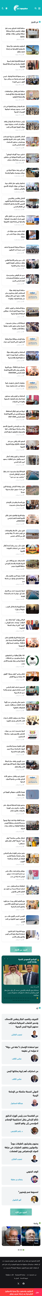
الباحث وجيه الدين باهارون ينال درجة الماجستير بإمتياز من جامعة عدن (15, 578)
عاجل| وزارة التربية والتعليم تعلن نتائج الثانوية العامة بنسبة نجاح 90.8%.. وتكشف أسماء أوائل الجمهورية (15, 641)
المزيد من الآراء (21, 1212)
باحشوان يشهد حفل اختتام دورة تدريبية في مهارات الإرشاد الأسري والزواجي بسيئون (14, 186)
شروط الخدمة (24, 1278)
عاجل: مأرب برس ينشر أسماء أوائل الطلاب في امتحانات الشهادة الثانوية (14, 548)
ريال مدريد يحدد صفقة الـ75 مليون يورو (12, 1240)
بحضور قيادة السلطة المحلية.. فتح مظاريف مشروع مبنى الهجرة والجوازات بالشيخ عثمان (14, 807)
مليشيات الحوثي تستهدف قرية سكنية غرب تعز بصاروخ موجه (15, 384)
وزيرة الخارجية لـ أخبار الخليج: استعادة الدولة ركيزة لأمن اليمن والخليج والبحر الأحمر (15, 934)
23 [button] (25, 1000)
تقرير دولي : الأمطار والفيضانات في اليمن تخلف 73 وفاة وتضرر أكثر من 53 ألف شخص (15, 533)
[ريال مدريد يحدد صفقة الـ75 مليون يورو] (11, 1236)
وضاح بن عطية (17, 1179)
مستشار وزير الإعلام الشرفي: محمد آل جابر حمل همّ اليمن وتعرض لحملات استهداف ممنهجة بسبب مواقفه (21, 992)
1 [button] (37, 998)
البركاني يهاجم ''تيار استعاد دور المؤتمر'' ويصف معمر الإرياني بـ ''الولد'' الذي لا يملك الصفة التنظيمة (15, 623)
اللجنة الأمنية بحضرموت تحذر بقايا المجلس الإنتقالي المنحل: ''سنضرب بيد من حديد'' (14, 474)
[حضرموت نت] (21, 8)
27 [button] (18, 1000)
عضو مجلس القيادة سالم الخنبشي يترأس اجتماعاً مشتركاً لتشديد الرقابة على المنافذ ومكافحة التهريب (14, 857)
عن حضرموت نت (31, 1274)
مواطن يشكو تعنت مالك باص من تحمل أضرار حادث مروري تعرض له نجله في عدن (15, 873)
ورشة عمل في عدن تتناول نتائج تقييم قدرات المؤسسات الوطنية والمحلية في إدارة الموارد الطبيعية (14, 218)
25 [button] (21, 1000)
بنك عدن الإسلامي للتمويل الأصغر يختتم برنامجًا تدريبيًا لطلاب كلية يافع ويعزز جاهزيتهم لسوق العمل (14, 429)
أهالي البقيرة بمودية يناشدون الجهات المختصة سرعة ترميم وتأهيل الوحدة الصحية (16, 748)
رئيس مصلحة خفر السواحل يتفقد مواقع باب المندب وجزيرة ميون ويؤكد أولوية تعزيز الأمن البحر (14, 124)
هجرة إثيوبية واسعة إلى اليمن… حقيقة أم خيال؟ (15, 608)
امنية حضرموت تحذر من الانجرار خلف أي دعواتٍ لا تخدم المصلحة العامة (14, 593)
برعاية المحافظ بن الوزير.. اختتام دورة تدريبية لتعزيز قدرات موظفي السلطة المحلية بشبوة (14, 310)
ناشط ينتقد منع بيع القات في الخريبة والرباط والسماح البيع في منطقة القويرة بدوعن (15, 563)
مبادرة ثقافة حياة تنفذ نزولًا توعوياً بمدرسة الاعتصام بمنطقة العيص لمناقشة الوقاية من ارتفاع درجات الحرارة (14, 824)
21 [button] (28, 1000)
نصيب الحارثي (16, 1034)
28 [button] (16, 1000)
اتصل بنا (16, 1278)
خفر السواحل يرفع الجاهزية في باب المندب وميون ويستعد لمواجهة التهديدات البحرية (14, 109)
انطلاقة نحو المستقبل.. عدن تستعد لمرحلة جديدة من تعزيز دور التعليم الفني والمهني (14, 888)
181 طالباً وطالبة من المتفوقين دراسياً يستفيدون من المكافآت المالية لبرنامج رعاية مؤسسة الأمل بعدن (14, 659)
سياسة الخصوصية (20, 1274)
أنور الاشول (16, 1199)
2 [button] (21, 1249)
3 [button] (20, 1249)
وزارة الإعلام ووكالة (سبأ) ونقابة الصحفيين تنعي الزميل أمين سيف (14, 340)
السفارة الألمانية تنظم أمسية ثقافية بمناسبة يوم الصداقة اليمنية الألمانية (14, 63)
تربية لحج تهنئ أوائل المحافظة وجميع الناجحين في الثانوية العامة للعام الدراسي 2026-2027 (14, 413)
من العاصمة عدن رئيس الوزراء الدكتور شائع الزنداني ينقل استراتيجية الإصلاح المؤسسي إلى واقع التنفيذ (21, 1119)
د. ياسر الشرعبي (17, 1130)
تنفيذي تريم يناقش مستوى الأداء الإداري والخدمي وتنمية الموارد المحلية (14, 779)
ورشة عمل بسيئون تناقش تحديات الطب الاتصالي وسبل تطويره (14, 719)
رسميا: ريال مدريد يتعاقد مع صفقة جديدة (32, 1240)
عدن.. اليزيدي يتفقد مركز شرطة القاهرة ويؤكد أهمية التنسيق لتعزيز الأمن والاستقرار (14, 763)
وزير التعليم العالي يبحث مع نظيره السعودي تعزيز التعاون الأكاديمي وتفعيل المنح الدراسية (14, 903)
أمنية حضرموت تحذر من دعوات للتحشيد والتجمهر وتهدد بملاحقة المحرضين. (15, 733)
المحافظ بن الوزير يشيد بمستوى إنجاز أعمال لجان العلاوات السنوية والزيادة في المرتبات (14, 398)
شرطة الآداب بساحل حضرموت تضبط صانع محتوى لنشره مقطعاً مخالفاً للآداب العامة (14, 325)
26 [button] (20, 1000)
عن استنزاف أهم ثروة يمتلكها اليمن (22, 1071)
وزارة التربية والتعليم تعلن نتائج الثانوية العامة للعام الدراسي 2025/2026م (15, 518)
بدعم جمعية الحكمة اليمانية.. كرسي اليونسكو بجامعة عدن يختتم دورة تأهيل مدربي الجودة (14, 79)
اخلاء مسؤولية (10, 1274)
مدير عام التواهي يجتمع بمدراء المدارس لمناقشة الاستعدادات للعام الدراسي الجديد (15, 278)
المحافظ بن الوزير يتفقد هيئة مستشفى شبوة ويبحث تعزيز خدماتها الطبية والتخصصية (16, 354)
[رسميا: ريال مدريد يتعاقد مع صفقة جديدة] (30, 1236)
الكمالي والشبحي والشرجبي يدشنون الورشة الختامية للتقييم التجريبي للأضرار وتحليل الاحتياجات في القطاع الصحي (14, 202)
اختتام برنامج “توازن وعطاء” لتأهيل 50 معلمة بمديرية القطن (14, 675)
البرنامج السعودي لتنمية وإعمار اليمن (27, 960)
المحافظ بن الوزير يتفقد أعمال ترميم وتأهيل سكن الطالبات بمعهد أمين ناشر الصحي (14, 459)
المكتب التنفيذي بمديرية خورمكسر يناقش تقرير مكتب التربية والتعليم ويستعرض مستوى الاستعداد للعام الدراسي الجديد (14, 140)
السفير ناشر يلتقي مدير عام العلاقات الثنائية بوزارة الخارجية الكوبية (15, 444)
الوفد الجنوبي (32, 1171)
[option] (21, 981)
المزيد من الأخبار (21, 949)
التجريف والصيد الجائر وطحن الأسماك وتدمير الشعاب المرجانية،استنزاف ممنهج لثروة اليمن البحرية (21, 1022)
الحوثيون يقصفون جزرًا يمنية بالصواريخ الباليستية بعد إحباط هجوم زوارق (15, 48)
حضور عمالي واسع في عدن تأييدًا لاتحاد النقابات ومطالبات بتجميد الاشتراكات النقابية (14, 704)
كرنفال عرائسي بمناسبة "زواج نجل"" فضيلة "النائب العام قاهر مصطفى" (15, 840)
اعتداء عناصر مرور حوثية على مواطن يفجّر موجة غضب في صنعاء (16, 233)
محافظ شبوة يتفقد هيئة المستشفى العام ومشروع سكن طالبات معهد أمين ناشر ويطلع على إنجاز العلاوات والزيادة (15, 294)
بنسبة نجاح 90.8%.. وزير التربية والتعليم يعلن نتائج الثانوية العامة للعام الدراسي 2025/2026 (14, 369)
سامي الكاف (16, 1058)
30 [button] (13, 1000)
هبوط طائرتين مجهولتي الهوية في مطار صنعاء (14, 793)
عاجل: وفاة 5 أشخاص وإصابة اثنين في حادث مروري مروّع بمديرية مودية (14, 489)
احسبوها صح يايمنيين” (28, 1191)
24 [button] (23, 1000)
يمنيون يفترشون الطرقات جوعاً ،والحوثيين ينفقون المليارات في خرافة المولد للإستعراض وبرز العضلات (21, 1147)
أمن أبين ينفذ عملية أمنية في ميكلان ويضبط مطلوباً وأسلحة (15, 171)
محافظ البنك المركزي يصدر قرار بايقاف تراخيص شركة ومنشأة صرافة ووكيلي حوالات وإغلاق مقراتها (15, 32)
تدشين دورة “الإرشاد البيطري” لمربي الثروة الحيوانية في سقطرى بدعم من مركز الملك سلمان (14, 157)
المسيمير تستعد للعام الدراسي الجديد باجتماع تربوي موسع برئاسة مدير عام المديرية (14, 689)
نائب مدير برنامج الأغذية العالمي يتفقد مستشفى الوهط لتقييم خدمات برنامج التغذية (15, 262)
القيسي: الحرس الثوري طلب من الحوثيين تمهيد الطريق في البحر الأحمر (15, 918)
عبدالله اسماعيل (17, 1103)
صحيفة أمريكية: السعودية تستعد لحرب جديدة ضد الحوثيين (14, 248)
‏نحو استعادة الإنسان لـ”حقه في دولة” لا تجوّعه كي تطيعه (21, 1048)
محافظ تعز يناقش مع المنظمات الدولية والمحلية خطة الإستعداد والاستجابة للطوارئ (15, 94)
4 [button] (18, 1249)
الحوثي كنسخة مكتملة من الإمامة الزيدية (23, 1093)
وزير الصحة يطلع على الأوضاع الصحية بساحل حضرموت (15, 503)
